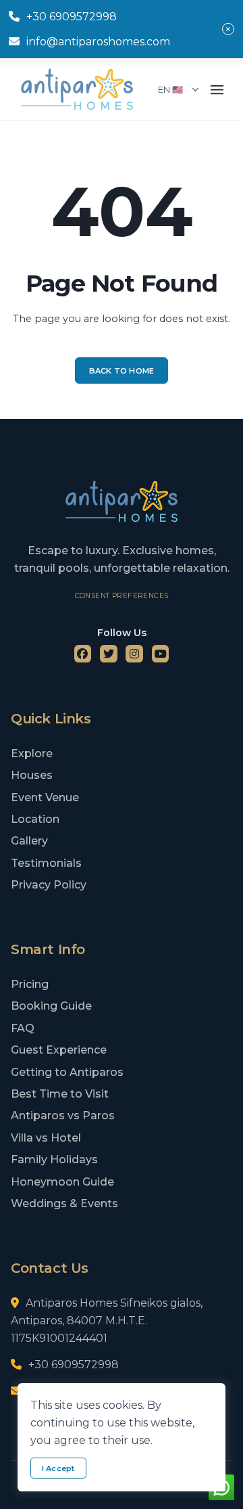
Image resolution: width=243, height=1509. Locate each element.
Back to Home (122, 371)
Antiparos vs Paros (63, 1115)
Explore (32, 753)
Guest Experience (59, 1049)
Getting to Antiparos (67, 1072)
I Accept (58, 1468)
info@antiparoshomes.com (98, 41)
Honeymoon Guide (62, 1181)
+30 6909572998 (71, 16)
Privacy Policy (48, 884)
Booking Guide (51, 1005)
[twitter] (108, 653)
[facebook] (83, 653)
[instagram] (134, 653)
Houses (32, 775)
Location (35, 819)
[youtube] (160, 653)
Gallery (29, 840)
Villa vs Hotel (46, 1137)
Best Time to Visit (60, 1093)
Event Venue (45, 797)
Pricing (30, 984)
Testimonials (46, 863)
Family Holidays (54, 1159)
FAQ (22, 1028)
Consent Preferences (122, 595)
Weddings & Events (64, 1203)
